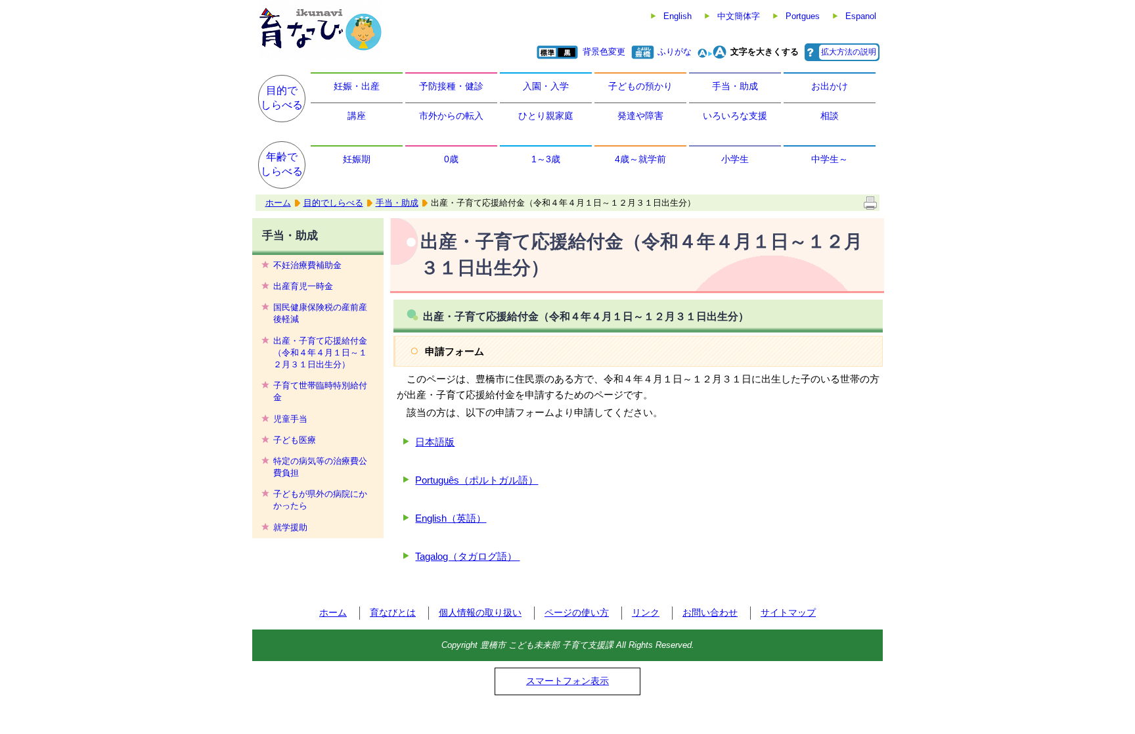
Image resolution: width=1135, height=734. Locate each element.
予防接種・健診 (451, 86)
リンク (645, 612)
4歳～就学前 (640, 159)
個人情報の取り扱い (480, 612)
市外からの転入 (451, 115)
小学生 (735, 159)
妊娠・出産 (357, 86)
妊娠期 (356, 159)
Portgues (803, 16)
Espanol (860, 16)
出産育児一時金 (303, 286)
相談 (829, 115)
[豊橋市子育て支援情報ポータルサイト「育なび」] (320, 29)
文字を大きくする (764, 52)
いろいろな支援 (735, 115)
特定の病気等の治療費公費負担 (320, 467)
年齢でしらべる (282, 164)
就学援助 (290, 527)
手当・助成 (735, 86)
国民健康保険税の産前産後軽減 (320, 313)
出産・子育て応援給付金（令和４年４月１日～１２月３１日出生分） (320, 352)
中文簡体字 (738, 16)
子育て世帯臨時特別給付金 (320, 391)
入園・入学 (546, 86)
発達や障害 (640, 115)
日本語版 (435, 441)
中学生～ (829, 159)
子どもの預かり (640, 86)
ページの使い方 (577, 612)
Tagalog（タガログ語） (467, 556)
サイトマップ (788, 612)
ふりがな (674, 52)
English (677, 16)
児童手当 (290, 419)
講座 (356, 115)
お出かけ (829, 86)
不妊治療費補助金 (307, 265)
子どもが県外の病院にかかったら (320, 500)
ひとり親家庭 (545, 115)
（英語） (466, 518)
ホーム (278, 203)
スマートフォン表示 (567, 681)
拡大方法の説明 (848, 52)
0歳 (451, 159)
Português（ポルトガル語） (476, 480)
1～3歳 (545, 159)
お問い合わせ (710, 612)
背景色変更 (604, 52)
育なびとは (393, 612)
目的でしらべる (282, 97)
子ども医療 (294, 440)
